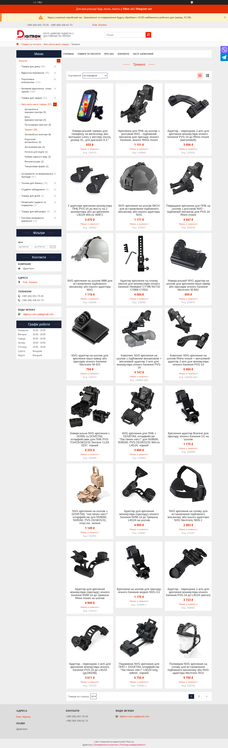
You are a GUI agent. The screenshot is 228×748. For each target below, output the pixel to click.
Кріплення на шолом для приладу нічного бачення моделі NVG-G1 (139, 591)
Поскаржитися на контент (106, 745)
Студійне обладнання (33, 189)
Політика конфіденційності (133, 745)
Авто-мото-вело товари (56, 44)
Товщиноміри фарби (35, 166)
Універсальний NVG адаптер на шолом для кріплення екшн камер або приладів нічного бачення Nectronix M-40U (188, 285)
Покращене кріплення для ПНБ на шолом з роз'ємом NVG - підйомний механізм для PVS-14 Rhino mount (188, 210)
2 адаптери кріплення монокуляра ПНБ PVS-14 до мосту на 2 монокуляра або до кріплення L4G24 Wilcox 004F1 (90, 210)
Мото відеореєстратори (34, 118)
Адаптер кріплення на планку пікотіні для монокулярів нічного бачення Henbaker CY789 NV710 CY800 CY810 (139, 285)
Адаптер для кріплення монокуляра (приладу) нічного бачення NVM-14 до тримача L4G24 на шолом (139, 516)
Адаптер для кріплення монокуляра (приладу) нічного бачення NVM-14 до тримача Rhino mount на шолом (89, 594)
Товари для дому (30, 66)
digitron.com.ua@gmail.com (38, 314)
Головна (68, 54)
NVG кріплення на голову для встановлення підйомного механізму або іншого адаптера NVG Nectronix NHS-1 (188, 516)
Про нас (109, 54)
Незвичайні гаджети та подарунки (33, 203)
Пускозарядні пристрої (36, 124)
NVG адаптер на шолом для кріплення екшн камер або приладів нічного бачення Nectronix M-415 (89, 360)
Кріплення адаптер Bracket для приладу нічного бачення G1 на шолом (188, 436)
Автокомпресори (33, 147)
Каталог (23, 60)
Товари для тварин (31, 98)
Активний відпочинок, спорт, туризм (36, 90)
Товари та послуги (31, 44)
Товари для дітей (30, 195)
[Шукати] (148, 35)
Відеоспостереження (32, 72)
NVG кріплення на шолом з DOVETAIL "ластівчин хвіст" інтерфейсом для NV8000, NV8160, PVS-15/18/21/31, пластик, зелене (90, 517)
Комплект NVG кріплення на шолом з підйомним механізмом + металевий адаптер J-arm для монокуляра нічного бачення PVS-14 (139, 361)
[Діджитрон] (28, 34)
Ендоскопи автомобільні (31, 140)
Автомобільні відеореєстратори (34, 110)
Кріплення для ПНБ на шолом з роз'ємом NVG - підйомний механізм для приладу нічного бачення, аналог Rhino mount (139, 136)
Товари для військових (33, 211)
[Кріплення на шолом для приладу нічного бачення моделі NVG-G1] (139, 562)
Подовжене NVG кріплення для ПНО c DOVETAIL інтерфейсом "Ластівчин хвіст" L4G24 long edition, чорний (139, 668)
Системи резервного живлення (32, 219)
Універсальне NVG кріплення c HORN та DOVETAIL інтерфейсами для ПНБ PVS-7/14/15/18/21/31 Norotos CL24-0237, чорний (90, 439)
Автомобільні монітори (36, 134)
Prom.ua (130, 742)
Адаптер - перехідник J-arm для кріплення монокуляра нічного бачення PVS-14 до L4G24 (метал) (188, 592)
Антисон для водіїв (34, 152)
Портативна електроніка (27, 81)
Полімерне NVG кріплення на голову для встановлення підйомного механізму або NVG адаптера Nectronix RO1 (188, 668)
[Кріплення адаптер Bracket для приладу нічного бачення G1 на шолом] (188, 407)
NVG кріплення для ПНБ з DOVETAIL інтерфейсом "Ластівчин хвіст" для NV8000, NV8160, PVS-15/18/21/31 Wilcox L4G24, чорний (139, 439)
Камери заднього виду (36, 156)
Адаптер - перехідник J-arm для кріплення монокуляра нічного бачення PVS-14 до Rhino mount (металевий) (188, 136)
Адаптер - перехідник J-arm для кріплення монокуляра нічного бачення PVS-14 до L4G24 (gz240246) (90, 668)
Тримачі (29, 129)
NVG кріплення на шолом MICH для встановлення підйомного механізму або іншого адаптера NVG (139, 210)
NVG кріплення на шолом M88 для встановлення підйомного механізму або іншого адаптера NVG (89, 285)
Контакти (123, 54)
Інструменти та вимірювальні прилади (37, 175)
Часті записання (143, 54)
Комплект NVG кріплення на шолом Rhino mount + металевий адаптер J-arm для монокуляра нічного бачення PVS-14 (188, 360)
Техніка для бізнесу (32, 183)
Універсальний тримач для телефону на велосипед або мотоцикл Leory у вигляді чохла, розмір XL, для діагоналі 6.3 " (90, 136)
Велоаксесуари (32, 161)
